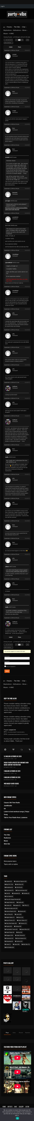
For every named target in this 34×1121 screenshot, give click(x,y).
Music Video (22, 920)
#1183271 (27, 474)
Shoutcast (9, 938)
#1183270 (27, 398)
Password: (7, 661)
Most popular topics (10, 861)
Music (6, 841)
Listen (27, 1107)
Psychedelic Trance (11, 929)
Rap (20, 932)
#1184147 (27, 106)
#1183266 (27, 330)
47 (16, 40)
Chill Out (19, 887)
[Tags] (30, 750)
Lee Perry (9, 914)
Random (27, 1032)
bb (5, 808)
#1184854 (27, 87)
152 (9, 43)
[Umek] (26, 1007)
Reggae (9, 935)
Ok (17, 1118)
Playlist (9, 926)
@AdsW (7, 157)
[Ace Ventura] (26, 998)
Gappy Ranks (10, 902)
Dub (8, 893)
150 (27, 40)
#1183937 (27, 188)
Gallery (21, 1107)
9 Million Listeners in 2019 (12, 771)
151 (5, 43)
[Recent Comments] (21, 750)
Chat (23, 27)
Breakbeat (9, 887)
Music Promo (10, 920)
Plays (7, 1032)
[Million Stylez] (7, 978)
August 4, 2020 (9, 767)
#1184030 (27, 213)
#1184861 (27, 538)
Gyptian (17, 905)
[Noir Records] (7, 990)
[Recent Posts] (5, 750)
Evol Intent (9, 896)
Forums (9, 27)
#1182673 (27, 382)
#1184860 (27, 521)
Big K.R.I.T (9, 884)
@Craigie (7, 201)
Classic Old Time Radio (12, 802)
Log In (7, 671)
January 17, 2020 (9, 773)
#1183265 (27, 309)
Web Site (7, 844)
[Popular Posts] (13, 750)
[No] (32, 1114)
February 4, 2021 (9, 758)
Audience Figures (20, 881)
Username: (7, 656)
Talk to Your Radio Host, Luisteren (15, 817)
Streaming (9, 941)
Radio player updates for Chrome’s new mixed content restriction (16, 764)
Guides (8, 905)
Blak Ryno (20, 884)
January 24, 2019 (9, 779)
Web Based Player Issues (11, 783)
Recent (21, 1032)
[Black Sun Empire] (26, 990)
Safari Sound (21, 935)
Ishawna (22, 911)
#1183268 (27, 365)
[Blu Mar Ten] (17, 988)
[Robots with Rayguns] (26, 980)
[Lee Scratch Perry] (17, 971)
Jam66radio (8, 805)
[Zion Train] (17, 978)
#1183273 (27, 554)
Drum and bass (22, 890)
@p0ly (6, 457)
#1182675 (27, 416)
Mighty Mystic (10, 917)
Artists (10, 1107)
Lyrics (18, 914)
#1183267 (27, 347)
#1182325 (27, 250)
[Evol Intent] (7, 999)
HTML (26, 905)
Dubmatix (16, 893)
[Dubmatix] (7, 1017)
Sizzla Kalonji (21, 938)
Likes (14, 1032)
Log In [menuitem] (2, 6)
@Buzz (7, 566)
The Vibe (17, 27)
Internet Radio (11, 911)
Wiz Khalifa (10, 947)
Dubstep (26, 893)
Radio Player (10, 932)
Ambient (9, 881)
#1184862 (27, 595)
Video (16, 944)
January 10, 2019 (9, 786)
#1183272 (27, 498)
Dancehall (9, 890)
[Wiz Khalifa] (17, 1005)
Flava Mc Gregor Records (13, 899)
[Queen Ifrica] (7, 970)
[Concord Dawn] (17, 996)
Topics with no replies (11, 864)
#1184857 (27, 145)
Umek (8, 944)
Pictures (23, 923)
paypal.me (12, 730)
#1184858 (27, 445)
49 (22, 40)
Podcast (18, 926)
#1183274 (27, 579)
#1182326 (27, 286)
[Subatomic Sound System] (26, 971)
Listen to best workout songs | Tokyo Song (16, 813)
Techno (19, 941)
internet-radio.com (11, 908)
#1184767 (27, 50)
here (12, 741)
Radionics (7, 838)
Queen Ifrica (25, 929)
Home (4, 1107)
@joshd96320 (8, 262)
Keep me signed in (10, 666)
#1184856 (27, 124)
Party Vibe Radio (11, 923)
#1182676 (27, 618)
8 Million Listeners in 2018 (12, 777)
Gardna (20, 902)
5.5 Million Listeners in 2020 (13, 756)
